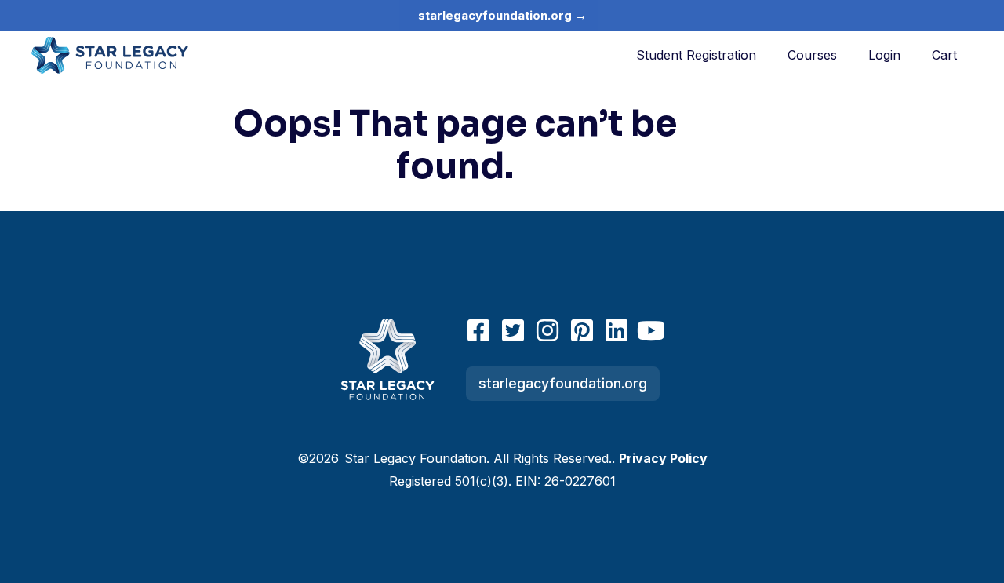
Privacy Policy (663, 458)
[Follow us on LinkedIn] (616, 330)
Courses (812, 55)
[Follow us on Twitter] (513, 330)
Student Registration (696, 55)
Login (884, 55)
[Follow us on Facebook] (478, 330)
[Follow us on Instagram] (547, 330)
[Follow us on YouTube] (651, 330)
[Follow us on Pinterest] (582, 330)
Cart (944, 55)
